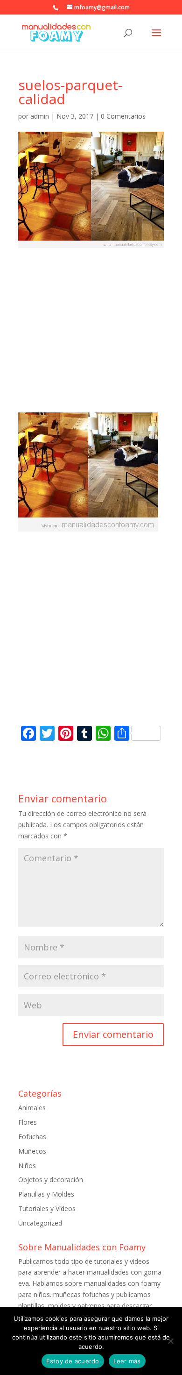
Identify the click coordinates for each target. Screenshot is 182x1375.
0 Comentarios (123, 116)
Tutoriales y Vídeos (47, 1208)
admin (39, 116)
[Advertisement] (91, 339)
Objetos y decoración (50, 1179)
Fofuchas (32, 1136)
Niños (27, 1165)
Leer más (127, 1361)
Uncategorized (40, 1223)
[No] (170, 1341)
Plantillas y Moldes (46, 1194)
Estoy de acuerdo (72, 1361)
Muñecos (32, 1151)
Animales (32, 1107)
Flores (27, 1122)
